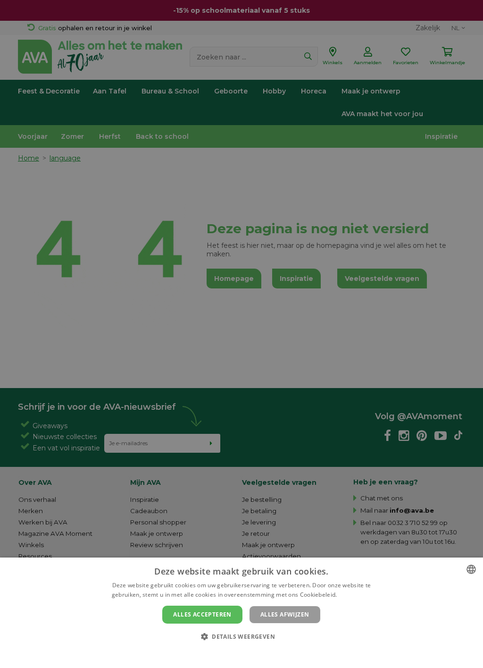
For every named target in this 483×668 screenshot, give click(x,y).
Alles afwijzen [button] (284, 614)
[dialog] (241, 613)
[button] (241, 636)
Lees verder (355, 595)
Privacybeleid (235, 652)
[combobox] (471, 569)
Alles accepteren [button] (202, 614)
